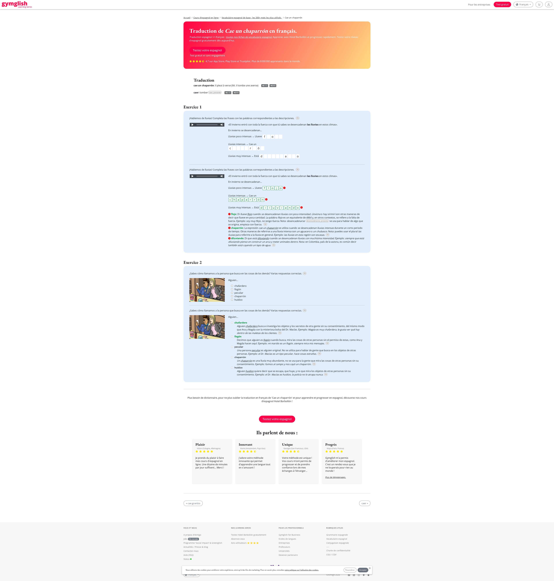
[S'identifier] (548, 4)
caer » (365, 503)
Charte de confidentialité (338, 550)
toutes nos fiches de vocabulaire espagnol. (249, 37)
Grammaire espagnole (337, 534)
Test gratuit (502, 4)
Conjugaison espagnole (337, 542)
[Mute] (221, 124)
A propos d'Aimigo (192, 534)
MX (274, 85)
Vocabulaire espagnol (336, 538)
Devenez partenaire (288, 555)
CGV (334, 554)
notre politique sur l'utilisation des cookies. (302, 570)
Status (187, 559)
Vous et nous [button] (190, 528)
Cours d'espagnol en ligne (206, 17)
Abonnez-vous (238, 538)
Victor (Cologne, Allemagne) (208, 448)
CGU (328, 554)
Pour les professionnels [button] (291, 528)
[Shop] (539, 4)
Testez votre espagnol (207, 50)
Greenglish (217, 542)
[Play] (192, 124)
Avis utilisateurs (239, 542)
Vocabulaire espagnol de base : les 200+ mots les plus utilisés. (252, 17)
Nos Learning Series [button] (241, 528)
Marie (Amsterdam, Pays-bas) (252, 448)
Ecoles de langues (287, 538)
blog (206, 547)
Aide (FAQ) (188, 555)
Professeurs (284, 547)
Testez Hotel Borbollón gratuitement (248, 534)
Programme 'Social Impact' (196, 542)
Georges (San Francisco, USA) (295, 448)
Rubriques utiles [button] (334, 528)
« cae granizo (193, 503)
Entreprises (284, 542)
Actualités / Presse (192, 547)
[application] (207, 125)
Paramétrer (350, 570)
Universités (284, 551)
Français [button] (524, 4)
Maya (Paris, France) (335, 448)
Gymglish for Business (289, 534)
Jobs (191, 538)
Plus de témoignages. (335, 477)
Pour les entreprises (479, 4)
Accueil (187, 17)
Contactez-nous (191, 551)
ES (266, 85)
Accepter (363, 570)
